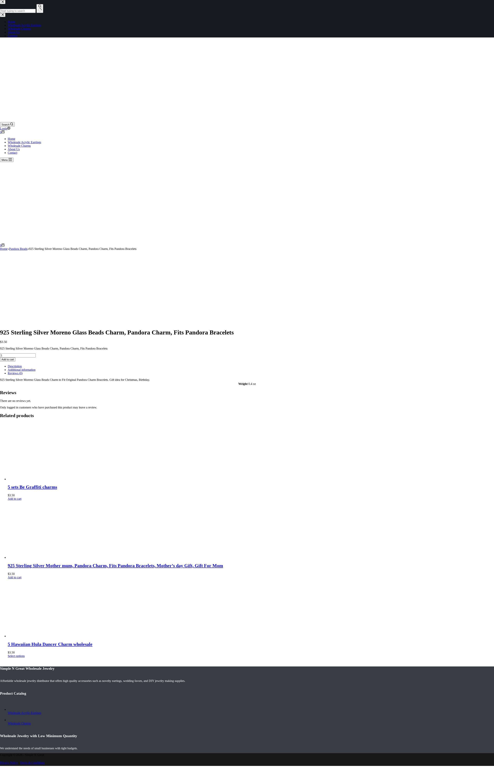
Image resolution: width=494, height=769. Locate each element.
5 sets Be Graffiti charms (32, 487)
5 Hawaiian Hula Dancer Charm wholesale (50, 644)
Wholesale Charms (19, 145)
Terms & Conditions (32, 762)
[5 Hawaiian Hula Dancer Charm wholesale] (37, 636)
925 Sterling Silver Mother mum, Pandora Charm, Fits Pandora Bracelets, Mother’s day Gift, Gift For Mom (115, 565)
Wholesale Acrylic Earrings (24, 142)
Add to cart (8, 359)
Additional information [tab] (22, 369)
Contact (12, 152)
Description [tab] (15, 366)
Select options (16, 656)
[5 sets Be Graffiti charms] (37, 479)
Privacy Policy (9, 762)
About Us (14, 149)
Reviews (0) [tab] (15, 373)
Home (11, 138)
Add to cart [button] (14, 498)
